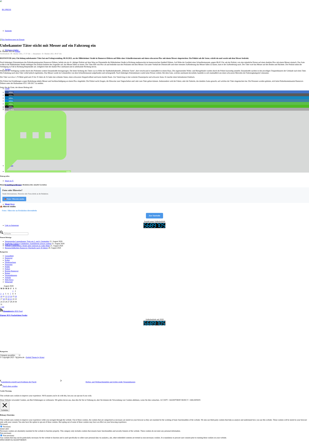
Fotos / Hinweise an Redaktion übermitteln (19, 211)
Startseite (8, 31)
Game (7, 89)
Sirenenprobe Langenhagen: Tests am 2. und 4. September (27, 241)
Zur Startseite (154, 216)
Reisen (7, 273)
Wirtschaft (9, 282)
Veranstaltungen (11, 275)
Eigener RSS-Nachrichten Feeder (13, 315)
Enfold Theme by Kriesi (35, 357)
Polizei (17, 51)
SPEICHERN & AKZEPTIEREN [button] (13, 440)
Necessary (7, 427)
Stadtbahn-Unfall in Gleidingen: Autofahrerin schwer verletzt (28, 244)
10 (1, 296)
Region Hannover (11, 271)
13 (9, 296)
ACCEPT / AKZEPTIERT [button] (170, 400)
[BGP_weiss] (5, 10)
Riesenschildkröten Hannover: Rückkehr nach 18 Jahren (26, 248)
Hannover (8, 258)
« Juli (2, 307)
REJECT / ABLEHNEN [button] (190, 400)
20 (9, 299)
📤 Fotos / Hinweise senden (14, 199)
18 (4, 299)
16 (16, 296)
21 (11, 299)
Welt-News (9, 280)
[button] (9, 92)
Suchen (8, 69)
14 (11, 296)
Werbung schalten (11, 50)
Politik (7, 267)
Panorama (8, 264)
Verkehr (8, 277)
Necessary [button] (4, 424)
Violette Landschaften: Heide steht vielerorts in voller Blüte (27, 246)
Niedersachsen (10, 262)
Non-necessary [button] (5, 433)
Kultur (7, 260)
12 (6, 296)
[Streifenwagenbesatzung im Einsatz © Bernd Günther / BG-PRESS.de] (12, 40)
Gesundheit (9, 256)
